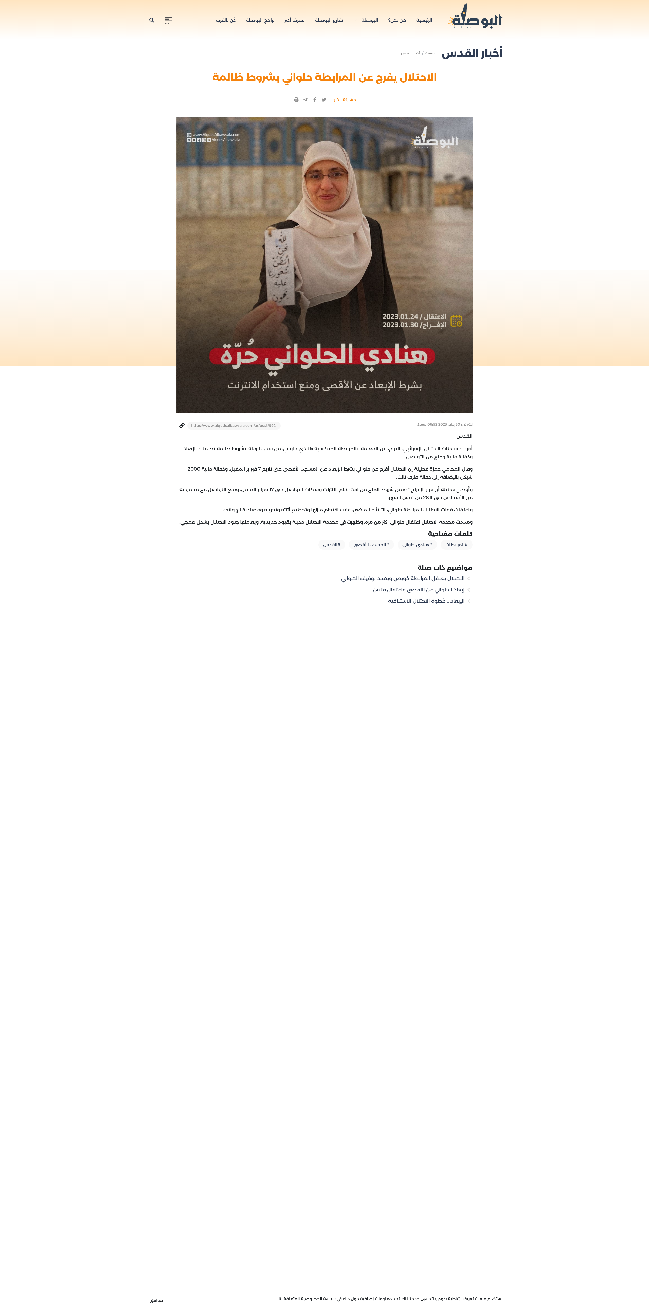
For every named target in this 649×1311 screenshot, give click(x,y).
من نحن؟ (397, 20)
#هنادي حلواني (417, 544)
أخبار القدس (410, 53)
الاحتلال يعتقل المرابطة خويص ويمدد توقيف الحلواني (403, 578)
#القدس (331, 544)
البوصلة (369, 20)
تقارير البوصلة (329, 20)
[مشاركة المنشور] (324, 100)
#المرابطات (456, 544)
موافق (156, 1300)
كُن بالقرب (226, 20)
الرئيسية (424, 20)
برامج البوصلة (260, 20)
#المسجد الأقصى (371, 544)
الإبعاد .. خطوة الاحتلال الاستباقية (427, 601)
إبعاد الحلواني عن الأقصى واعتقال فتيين (419, 590)
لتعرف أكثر (295, 20)
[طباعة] (296, 100)
